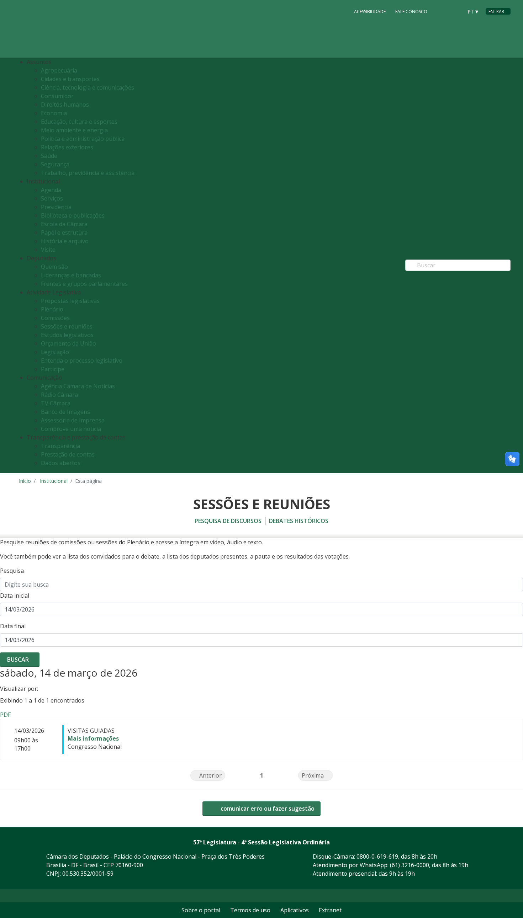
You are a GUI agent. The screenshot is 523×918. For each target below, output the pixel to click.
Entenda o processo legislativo (81, 360)
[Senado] (455, 11)
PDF (5, 715)
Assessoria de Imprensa (73, 420)
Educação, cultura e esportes (79, 122)
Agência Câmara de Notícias (78, 386)
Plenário (52, 309)
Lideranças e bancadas (71, 275)
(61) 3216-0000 (409, 865)
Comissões (55, 318)
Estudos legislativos (67, 335)
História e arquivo (65, 241)
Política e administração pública (83, 139)
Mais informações (93, 738)
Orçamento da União (68, 343)
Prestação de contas (68, 454)
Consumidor (57, 96)
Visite (48, 249)
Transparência (60, 446)
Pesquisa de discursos (228, 521)
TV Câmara (55, 403)
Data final (13, 626)
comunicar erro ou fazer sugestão (267, 808)
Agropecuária (59, 70)
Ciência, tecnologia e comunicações (87, 87)
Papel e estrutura (64, 232)
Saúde (49, 156)
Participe (52, 369)
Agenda (51, 190)
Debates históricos (298, 521)
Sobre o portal (200, 910)
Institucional (54, 480)
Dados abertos (60, 463)
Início (25, 480)
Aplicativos (294, 910)
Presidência (56, 207)
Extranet (330, 910)
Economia (54, 113)
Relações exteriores (67, 147)
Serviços (52, 198)
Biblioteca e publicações (73, 215)
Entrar (496, 12)
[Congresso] (441, 11)
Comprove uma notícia (71, 429)
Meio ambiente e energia (74, 130)
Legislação (55, 352)
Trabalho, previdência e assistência (87, 173)
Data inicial (14, 595)
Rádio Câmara (59, 395)
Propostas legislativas (70, 301)
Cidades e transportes (70, 79)
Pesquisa (12, 571)
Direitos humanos (65, 104)
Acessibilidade (370, 12)
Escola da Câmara (64, 224)
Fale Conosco (411, 12)
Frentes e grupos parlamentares (84, 284)
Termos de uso (250, 910)
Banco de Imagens (65, 412)
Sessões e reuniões (67, 326)
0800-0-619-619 (377, 856)
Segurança (55, 164)
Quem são (54, 267)
